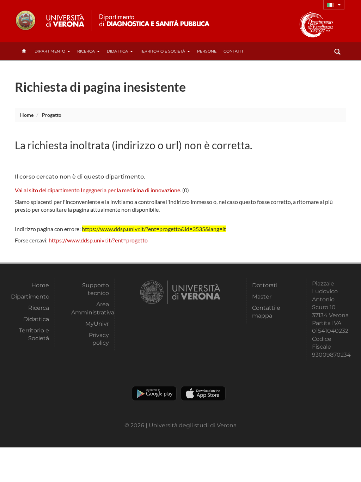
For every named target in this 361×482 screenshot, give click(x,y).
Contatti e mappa (266, 312)
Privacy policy (99, 339)
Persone (206, 51)
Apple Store (203, 393)
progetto (51, 115)
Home (26, 115)
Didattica (117, 51)
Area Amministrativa (90, 308)
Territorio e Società (162, 51)
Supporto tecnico (95, 289)
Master (261, 296)
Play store (154, 393)
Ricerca (86, 51)
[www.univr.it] (50, 20)
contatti (233, 51)
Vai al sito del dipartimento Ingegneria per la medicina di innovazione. (98, 190)
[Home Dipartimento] (153, 20)
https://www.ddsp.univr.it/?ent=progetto (98, 240)
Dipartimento (50, 51)
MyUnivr (97, 323)
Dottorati (264, 285)
